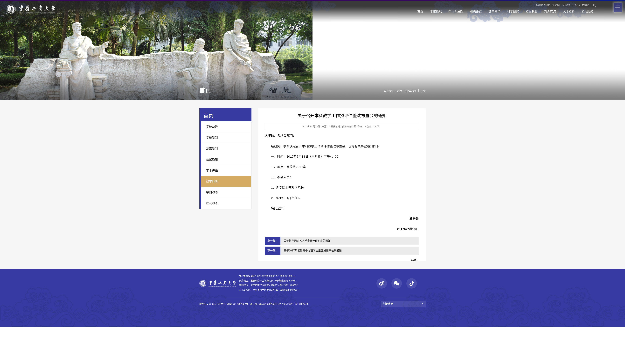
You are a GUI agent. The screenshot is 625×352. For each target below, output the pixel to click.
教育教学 (494, 11)
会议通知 (212, 159)
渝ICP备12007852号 (237, 304)
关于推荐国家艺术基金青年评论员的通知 (307, 240)
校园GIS (576, 5)
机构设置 (476, 11)
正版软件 (586, 5)
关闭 (414, 259)
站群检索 (566, 5)
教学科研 (411, 91)
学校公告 (212, 126)
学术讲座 (212, 170)
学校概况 (436, 11)
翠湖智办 (556, 5)
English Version (543, 5)
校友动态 (212, 203)
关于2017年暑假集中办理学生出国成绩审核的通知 (313, 250)
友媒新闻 (212, 148)
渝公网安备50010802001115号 (265, 304)
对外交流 (550, 11)
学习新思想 (456, 11)
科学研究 (513, 11)
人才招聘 (569, 11)
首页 (420, 11)
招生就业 (531, 11)
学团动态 (212, 192)
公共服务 (587, 11)
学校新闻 (212, 137)
